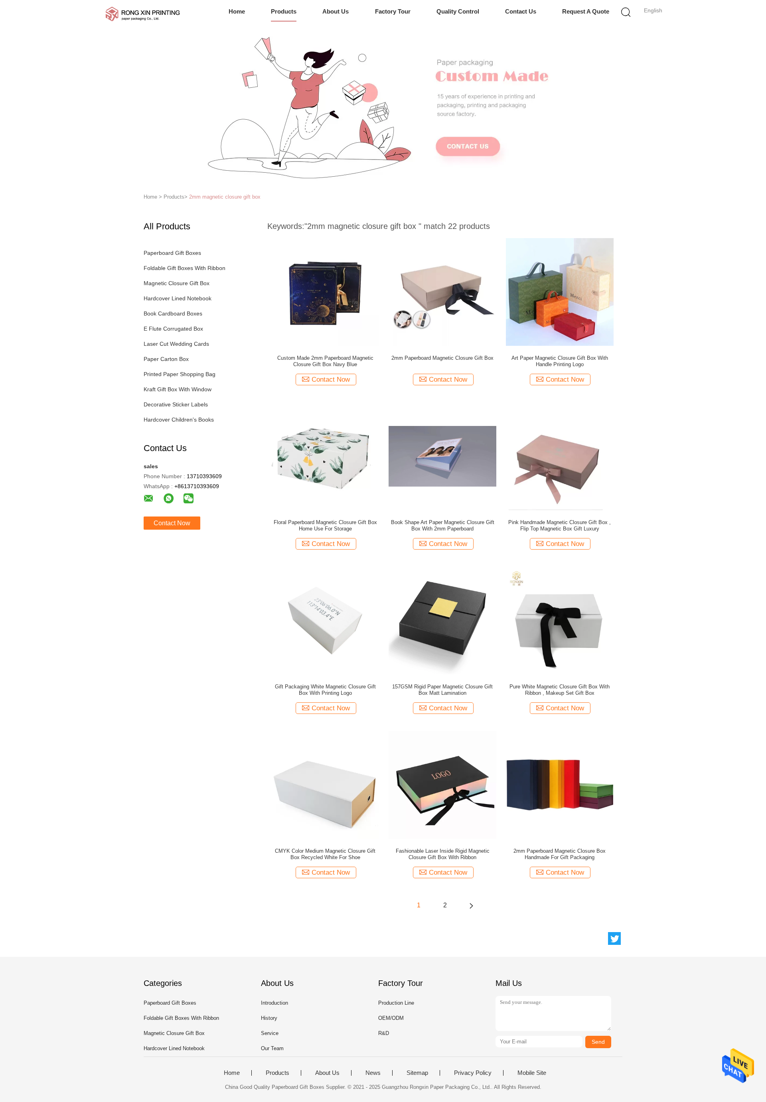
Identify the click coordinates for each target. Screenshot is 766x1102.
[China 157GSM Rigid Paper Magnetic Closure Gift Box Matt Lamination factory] (442, 620)
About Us (335, 11)
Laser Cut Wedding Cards (176, 344)
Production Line (396, 1003)
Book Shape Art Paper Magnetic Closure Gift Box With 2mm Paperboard (442, 525)
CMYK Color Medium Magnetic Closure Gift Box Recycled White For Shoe (325, 854)
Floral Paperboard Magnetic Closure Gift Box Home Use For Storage (325, 525)
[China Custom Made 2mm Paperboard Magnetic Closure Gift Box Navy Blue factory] (325, 292)
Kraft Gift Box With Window (177, 389)
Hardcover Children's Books (179, 419)
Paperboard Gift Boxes (172, 253)
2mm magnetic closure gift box (225, 197)
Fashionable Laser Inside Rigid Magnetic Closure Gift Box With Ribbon (443, 854)
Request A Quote (585, 11)
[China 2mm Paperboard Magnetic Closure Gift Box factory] (442, 292)
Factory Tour (393, 11)
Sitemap (417, 1073)
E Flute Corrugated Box (173, 328)
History (269, 1018)
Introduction (274, 1003)
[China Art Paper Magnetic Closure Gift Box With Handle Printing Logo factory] (560, 292)
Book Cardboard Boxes (173, 313)
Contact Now (172, 523)
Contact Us (520, 11)
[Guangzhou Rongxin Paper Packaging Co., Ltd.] (143, 14)
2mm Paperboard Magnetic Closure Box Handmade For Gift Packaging (559, 854)
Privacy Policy (473, 1073)
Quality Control (457, 11)
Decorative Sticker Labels (176, 404)
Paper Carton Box (166, 359)
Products (283, 11)
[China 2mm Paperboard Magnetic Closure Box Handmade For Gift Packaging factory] (560, 785)
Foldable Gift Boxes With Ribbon (184, 268)
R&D (383, 1033)
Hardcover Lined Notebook (177, 298)
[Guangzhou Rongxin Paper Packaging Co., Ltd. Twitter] (614, 938)
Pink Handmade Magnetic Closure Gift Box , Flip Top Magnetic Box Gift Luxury (559, 525)
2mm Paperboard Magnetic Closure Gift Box (442, 358)
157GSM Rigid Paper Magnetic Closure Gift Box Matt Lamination (442, 690)
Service (269, 1033)
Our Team (272, 1048)
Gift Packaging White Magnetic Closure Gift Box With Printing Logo (325, 690)
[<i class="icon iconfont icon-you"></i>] (471, 905)
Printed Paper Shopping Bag (179, 374)
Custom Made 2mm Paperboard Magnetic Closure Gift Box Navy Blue (325, 361)
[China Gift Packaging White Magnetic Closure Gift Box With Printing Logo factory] (325, 620)
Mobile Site (531, 1073)
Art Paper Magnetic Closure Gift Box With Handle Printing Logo (559, 361)
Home (237, 11)
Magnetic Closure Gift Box (176, 283)
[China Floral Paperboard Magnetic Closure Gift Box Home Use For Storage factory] (325, 456)
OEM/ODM (391, 1018)
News (373, 1073)
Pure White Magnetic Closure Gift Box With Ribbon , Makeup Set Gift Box (559, 690)
